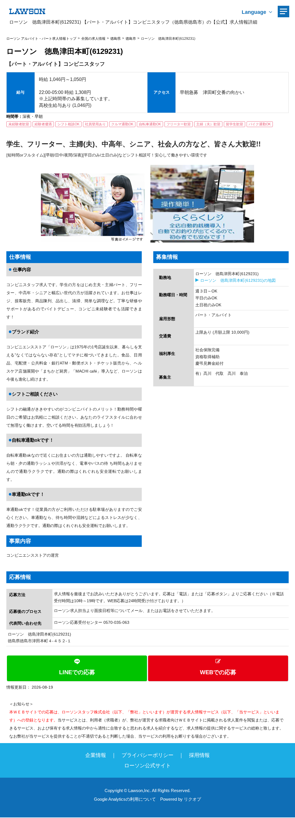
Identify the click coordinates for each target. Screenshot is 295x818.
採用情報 (199, 755)
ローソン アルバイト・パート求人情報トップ (41, 39)
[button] (147, 668)
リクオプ (192, 799)
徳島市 (131, 39)
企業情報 (95, 755)
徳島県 (115, 39)
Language (254, 12)
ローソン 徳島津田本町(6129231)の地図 (238, 280)
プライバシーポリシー (147, 755)
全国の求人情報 (93, 39)
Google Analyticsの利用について (125, 799)
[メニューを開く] (283, 11)
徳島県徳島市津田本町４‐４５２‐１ (39, 640)
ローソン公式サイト (147, 765)
